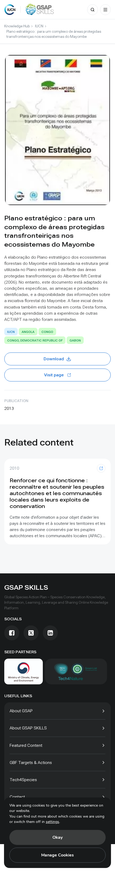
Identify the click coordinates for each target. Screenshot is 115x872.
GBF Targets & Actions (31, 762)
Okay (57, 837)
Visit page (54, 374)
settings (52, 821)
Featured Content (26, 745)
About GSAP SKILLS (28, 727)
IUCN (39, 26)
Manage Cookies (57, 855)
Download (54, 358)
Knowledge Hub (17, 26)
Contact (17, 796)
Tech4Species (23, 779)
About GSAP (21, 710)
